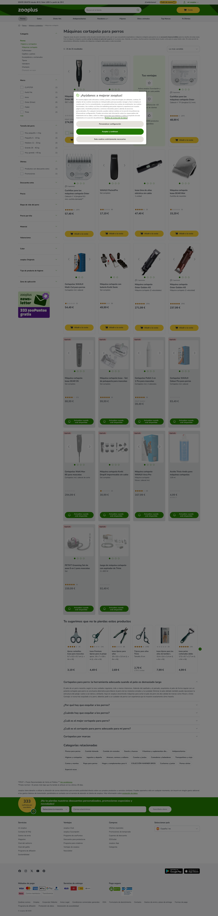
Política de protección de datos (116, 118)
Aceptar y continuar (110, 131)
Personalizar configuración (110, 124)
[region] (110, 118)
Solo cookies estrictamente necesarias (110, 139)
